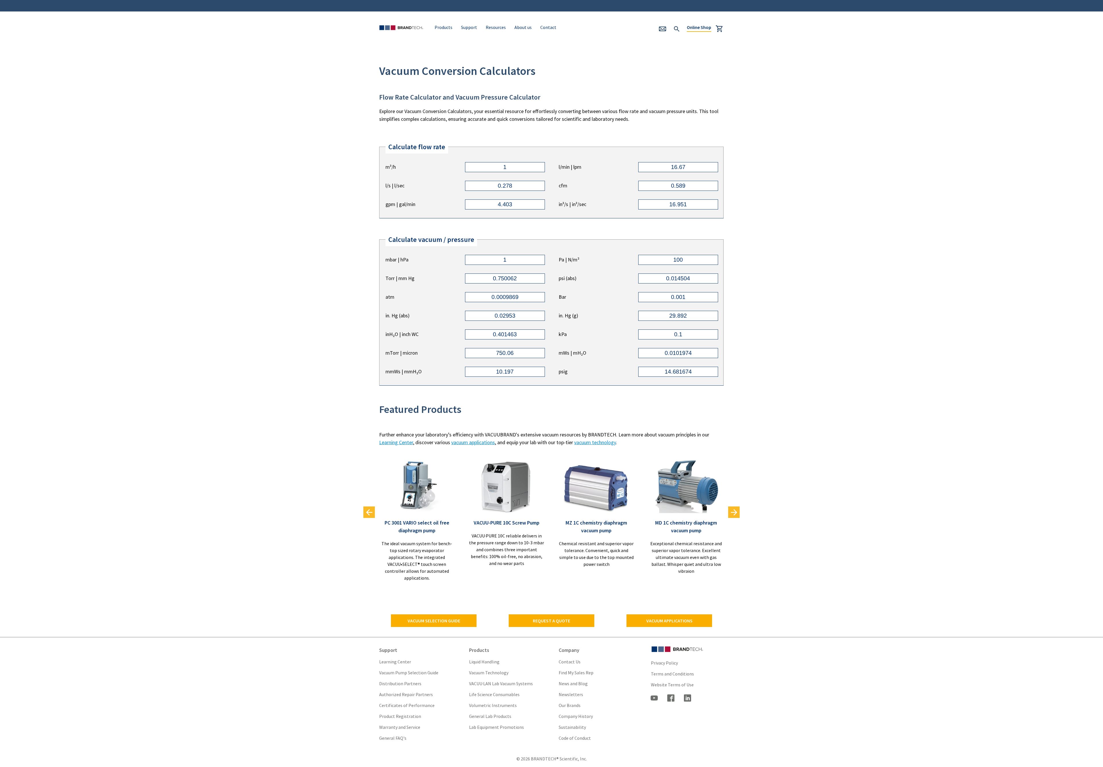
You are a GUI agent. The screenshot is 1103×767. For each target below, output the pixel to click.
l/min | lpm (570, 167)
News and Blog (573, 683)
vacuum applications (473, 442)
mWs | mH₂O (572, 352)
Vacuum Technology (488, 672)
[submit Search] (676, 28)
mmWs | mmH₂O (403, 371)
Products (443, 27)
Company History (576, 716)
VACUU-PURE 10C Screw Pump (506, 522)
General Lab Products (490, 716)
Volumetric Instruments (493, 705)
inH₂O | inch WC (402, 334)
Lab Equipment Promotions (496, 727)
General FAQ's (392, 738)
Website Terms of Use (672, 685)
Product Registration (400, 716)
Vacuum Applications (669, 621)
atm (389, 297)
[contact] (665, 31)
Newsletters (571, 694)
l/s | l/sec (394, 185)
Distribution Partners (400, 683)
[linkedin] (687, 698)
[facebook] (671, 698)
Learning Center (396, 442)
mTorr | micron (401, 352)
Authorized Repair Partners (406, 694)
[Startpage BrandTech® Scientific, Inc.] (402, 35)
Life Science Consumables (494, 694)
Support (469, 27)
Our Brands (570, 705)
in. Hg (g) (568, 315)
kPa (563, 334)
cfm (563, 185)
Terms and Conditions (672, 674)
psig (563, 371)
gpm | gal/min (400, 204)
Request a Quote (551, 621)
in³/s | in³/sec (572, 204)
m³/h (390, 167)
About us (523, 27)
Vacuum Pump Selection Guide (408, 672)
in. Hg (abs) (397, 315)
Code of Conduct (575, 738)
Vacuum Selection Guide (434, 621)
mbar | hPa (396, 259)
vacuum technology (595, 442)
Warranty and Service (399, 727)
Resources (496, 27)
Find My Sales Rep (576, 672)
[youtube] (654, 698)
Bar (562, 297)
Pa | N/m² (569, 259)
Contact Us (570, 662)
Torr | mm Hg (399, 278)
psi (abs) (567, 278)
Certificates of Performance (407, 705)
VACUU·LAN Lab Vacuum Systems (501, 683)
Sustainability (572, 727)
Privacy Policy (664, 663)
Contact (548, 27)
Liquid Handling (484, 662)
